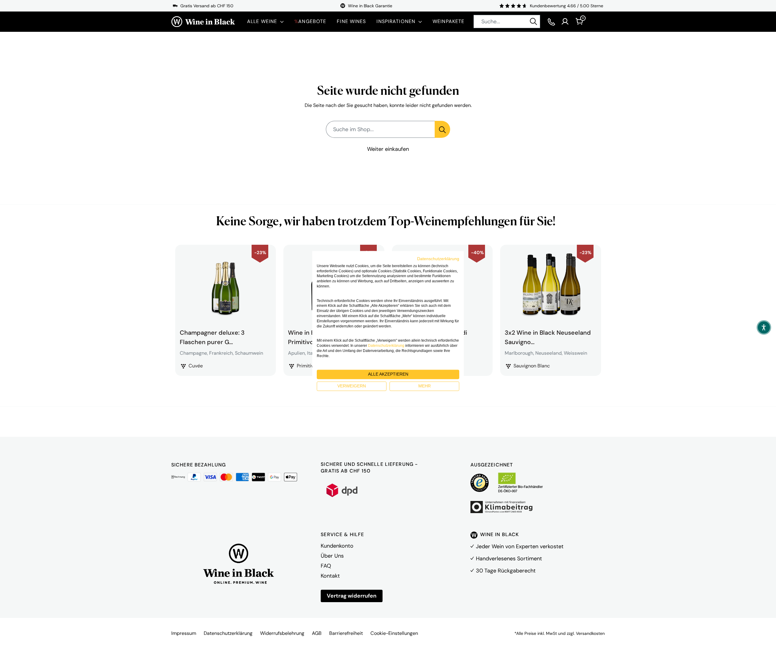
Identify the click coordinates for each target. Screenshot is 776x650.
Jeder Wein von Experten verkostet (520, 546)
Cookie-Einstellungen (394, 633)
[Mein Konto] (565, 21)
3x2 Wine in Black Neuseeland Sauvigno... (548, 336)
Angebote (310, 21)
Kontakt (330, 575)
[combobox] (506, 21)
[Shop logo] (203, 21)
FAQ (326, 565)
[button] (764, 327)
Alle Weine (262, 21)
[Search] (533, 21)
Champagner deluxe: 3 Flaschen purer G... (212, 336)
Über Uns (332, 555)
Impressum (183, 633)
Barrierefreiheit (346, 633)
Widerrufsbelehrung (282, 633)
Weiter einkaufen (388, 149)
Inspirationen (395, 21)
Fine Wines (351, 21)
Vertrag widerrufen (351, 595)
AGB (317, 633)
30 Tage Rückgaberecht (506, 570)
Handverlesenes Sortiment (509, 558)
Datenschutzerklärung (228, 633)
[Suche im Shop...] (442, 129)
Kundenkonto (337, 545)
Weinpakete (448, 21)
